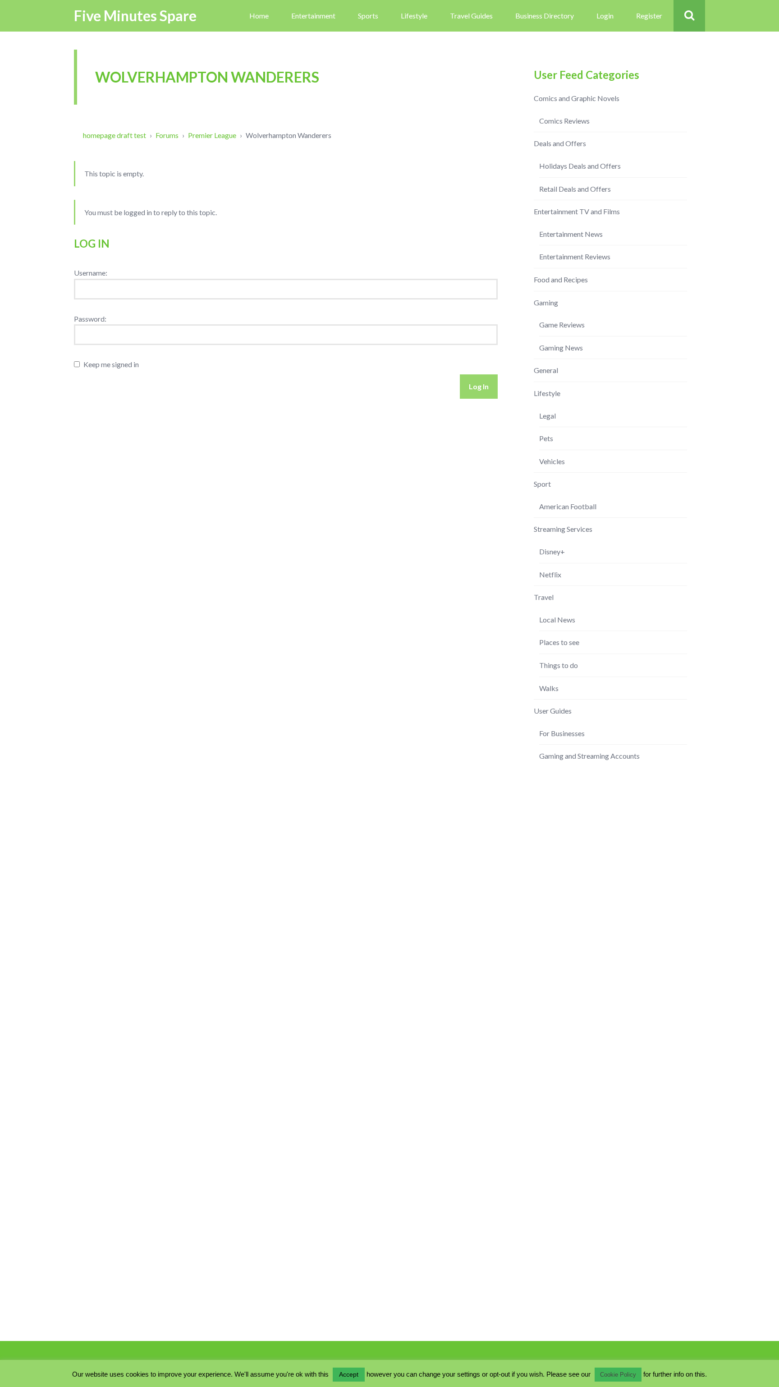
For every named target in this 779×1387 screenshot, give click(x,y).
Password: (90, 318)
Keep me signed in (111, 364)
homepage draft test (114, 135)
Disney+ (552, 551)
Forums (167, 135)
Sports (368, 15)
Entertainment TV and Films (577, 211)
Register (649, 15)
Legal (547, 415)
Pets (546, 438)
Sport (542, 483)
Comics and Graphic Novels (576, 98)
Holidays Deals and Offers (580, 165)
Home (259, 15)
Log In (479, 386)
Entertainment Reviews (574, 256)
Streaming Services (563, 529)
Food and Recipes (561, 279)
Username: (90, 272)
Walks (549, 688)
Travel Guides (471, 15)
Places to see (559, 642)
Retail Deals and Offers (575, 188)
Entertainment (313, 15)
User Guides (553, 710)
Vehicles (552, 461)
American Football (567, 506)
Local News (557, 619)
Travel (544, 597)
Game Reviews (562, 324)
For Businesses (562, 733)
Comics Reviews (564, 120)
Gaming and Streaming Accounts (589, 755)
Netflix (550, 574)
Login (605, 15)
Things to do (558, 665)
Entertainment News (571, 234)
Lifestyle (414, 15)
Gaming (546, 302)
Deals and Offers (560, 143)
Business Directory (544, 15)
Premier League (212, 135)
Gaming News (561, 347)
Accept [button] (348, 1374)
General (546, 370)
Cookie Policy (618, 1374)
